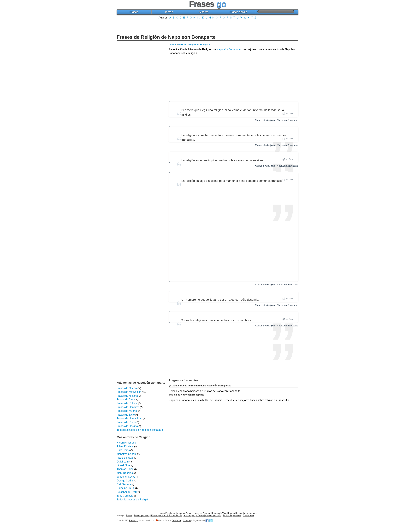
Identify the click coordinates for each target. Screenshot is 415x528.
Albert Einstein (125, 446)
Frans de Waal (125, 457)
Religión (182, 44)
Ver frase (289, 114)
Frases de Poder (126, 422)
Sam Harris (123, 450)
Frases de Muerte (127, 410)
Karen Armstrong (126, 442)
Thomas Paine (125, 469)
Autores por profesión (194, 515)
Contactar (176, 520)
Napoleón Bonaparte (199, 44)
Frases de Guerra (127, 388)
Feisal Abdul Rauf (127, 492)
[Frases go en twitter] (211, 520)
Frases (134, 12)
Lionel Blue (123, 465)
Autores (203, 12)
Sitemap (187, 520)
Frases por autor (159, 515)
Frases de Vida (219, 513)
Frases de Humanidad (129, 418)
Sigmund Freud (126, 488)
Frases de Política (127, 403)
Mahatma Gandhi (126, 454)
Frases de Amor (126, 399)
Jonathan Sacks (126, 476)
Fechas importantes (232, 515)
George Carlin (125, 480)
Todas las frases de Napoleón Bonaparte (140, 429)
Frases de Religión (265, 120)
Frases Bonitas (235, 513)
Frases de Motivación (129, 391)
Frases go (133, 520)
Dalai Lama (123, 461)
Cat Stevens (124, 484)
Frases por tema (141, 515)
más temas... (250, 513)
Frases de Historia (127, 395)
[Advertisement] (207, 26)
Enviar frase (248, 515)
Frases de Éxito (126, 414)
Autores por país (213, 515)
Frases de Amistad (201, 513)
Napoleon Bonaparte (287, 284)
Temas (169, 12)
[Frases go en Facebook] (207, 520)
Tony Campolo (125, 495)
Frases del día (238, 12)
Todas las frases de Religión (133, 499)
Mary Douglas (125, 473)
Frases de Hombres (128, 407)
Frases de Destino (127, 426)
